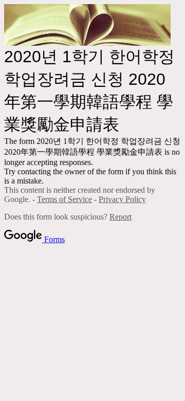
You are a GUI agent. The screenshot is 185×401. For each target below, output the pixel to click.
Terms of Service (64, 199)
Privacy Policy (122, 199)
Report (120, 216)
